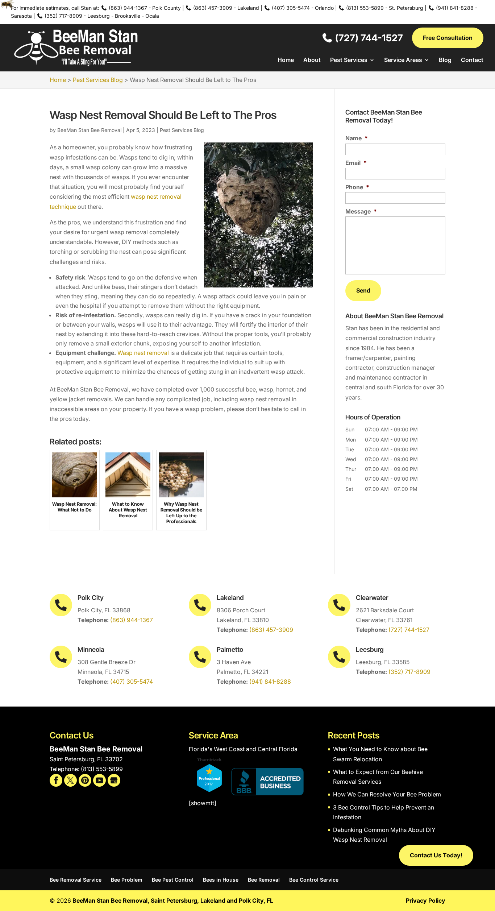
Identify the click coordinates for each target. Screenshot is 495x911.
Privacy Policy (425, 900)
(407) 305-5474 (131, 681)
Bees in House (220, 880)
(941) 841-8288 (270, 681)
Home (286, 60)
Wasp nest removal (143, 352)
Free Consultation (448, 37)
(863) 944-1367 (131, 620)
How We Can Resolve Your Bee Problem (387, 794)
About (312, 60)
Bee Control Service (313, 880)
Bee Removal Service (75, 880)
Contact (472, 60)
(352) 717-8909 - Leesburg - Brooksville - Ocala (101, 16)
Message (361, 211)
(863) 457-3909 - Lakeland (225, 8)
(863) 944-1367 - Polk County (144, 8)
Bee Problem (126, 880)
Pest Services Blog (182, 130)
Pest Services (348, 60)
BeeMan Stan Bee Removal (89, 130)
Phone (357, 187)
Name (356, 138)
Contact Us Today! (436, 855)
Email (356, 162)
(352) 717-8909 (409, 671)
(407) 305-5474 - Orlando (302, 8)
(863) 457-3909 (271, 629)
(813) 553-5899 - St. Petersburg (384, 8)
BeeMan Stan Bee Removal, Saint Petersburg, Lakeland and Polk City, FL (172, 900)
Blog (445, 60)
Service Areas (403, 60)
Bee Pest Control (173, 880)
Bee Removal (264, 880)
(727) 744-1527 (368, 37)
